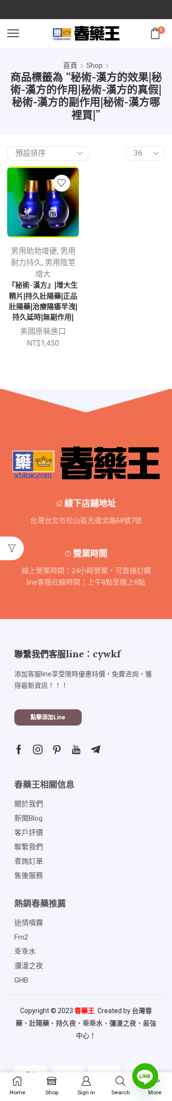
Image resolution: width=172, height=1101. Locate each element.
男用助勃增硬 (34, 251)
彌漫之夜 (122, 1023)
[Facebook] (18, 749)
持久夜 (66, 1023)
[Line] (145, 1076)
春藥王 (85, 1011)
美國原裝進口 (43, 331)
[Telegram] (95, 749)
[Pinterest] (57, 749)
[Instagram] (38, 749)
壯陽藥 (39, 1023)
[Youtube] (76, 749)
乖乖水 (93, 1023)
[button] (48, 717)
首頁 (70, 65)
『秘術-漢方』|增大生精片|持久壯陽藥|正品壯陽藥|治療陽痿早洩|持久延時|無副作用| (43, 301)
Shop (94, 65)
